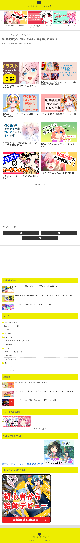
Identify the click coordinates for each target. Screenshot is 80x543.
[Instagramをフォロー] (59, 233)
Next (79, 20)
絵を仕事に (8, 348)
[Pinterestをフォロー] (40, 238)
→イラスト (10, 370)
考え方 (6, 363)
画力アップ (8, 337)
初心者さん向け (11, 359)
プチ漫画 (7, 333)
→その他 (9, 367)
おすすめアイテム (10, 322)
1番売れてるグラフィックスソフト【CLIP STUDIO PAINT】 (23, 464)
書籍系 (8, 330)
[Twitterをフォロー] (21, 233)
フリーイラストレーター (15, 352)
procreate (9, 344)
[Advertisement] (40, 53)
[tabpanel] (15, 20)
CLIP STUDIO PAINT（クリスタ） (18, 341)
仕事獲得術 (10, 355)
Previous (1, 20)
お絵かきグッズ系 (12, 326)
